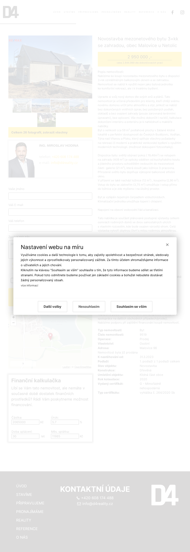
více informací (29, 285)
